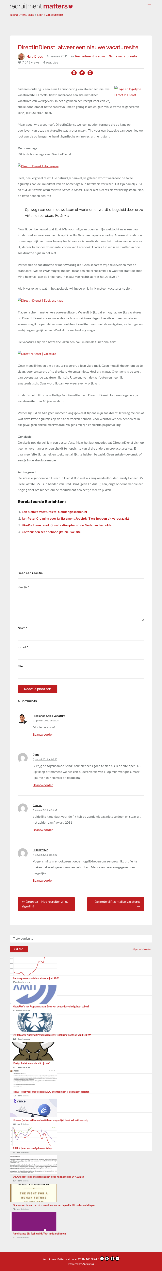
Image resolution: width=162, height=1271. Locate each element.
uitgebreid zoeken (142, 949)
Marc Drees (34, 56)
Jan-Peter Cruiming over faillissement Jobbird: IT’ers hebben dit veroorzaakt (75, 518)
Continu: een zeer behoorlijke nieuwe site (51, 532)
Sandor (37, 805)
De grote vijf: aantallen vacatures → (117, 904)
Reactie (23, 587)
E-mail (23, 647)
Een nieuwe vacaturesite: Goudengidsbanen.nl (54, 511)
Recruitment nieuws (91, 56)
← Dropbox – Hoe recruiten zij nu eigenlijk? (45, 904)
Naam (22, 628)
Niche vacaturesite (50, 14)
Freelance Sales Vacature (49, 716)
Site (20, 666)
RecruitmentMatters (54, 1259)
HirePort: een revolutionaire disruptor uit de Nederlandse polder (67, 525)
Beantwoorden (43, 734)
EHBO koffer (40, 850)
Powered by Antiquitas (81, 1264)
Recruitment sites (22, 14)
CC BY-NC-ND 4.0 (88, 1259)
